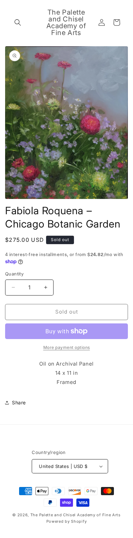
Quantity (14, 273)
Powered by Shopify (66, 521)
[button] (17, 22)
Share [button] (19, 402)
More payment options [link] (66, 347)
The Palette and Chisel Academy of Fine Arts (75, 514)
